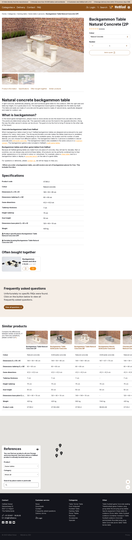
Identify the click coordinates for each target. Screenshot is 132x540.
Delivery (21, 7)
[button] (61, 453)
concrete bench (31, 156)
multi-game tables (53, 143)
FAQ (39, 7)
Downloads (39, 506)
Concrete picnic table (114, 523)
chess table (65, 154)
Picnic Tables (74, 513)
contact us (31, 161)
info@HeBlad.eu (10, 518)
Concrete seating (124, 504)
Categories (7, 7)
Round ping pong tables (119, 509)
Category (7, 470)
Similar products (55, 89)
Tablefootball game (109, 506)
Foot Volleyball (74, 506)
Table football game (109, 504)
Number (92, 42)
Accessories (73, 518)
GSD (29, 535)
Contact (31, 7)
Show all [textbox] (8, 475)
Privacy (127, 535)
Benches (72, 516)
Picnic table (114, 513)
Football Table (74, 509)
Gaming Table (74, 511)
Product (7, 462)
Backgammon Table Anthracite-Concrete (58, 347)
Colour (91, 33)
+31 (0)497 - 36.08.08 (13, 515)
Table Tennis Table (76, 504)
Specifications (24, 89)
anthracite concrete (19, 141)
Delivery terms (40, 513)
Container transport (117, 516)
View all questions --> (13, 307)
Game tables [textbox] (9, 466)
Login (40, 518)
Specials (72, 520)
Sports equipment (108, 511)
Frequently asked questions (45, 511)
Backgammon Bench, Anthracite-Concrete (107, 347)
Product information (9, 89)
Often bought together (39, 89)
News (37, 504)
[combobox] (21, 466)
